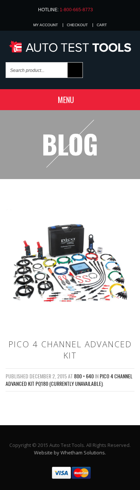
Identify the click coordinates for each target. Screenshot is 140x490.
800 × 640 (84, 376)
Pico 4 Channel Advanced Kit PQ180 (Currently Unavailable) (69, 379)
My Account (45, 25)
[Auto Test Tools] (70, 47)
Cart (102, 25)
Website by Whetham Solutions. (70, 452)
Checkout (77, 25)
